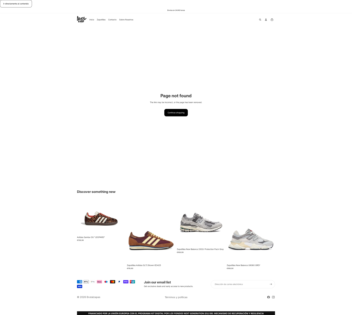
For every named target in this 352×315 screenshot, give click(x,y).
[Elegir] (121, 230)
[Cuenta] (266, 20)
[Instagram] (273, 297)
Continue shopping (176, 112)
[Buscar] (260, 20)
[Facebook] (268, 297)
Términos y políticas (176, 297)
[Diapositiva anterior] (81, 216)
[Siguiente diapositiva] (121, 216)
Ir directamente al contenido (16, 3)
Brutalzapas (93, 297)
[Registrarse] (271, 284)
